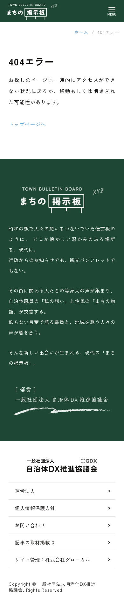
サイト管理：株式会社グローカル (52, 559)
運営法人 (25, 491)
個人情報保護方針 (35, 508)
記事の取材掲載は (35, 542)
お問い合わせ (30, 525)
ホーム (81, 32)
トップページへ (27, 124)
